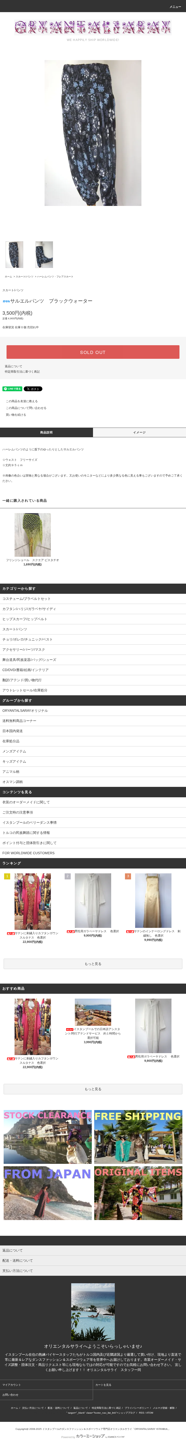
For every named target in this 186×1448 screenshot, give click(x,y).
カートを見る (103, 1384)
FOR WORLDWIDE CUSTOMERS (28, 853)
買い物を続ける (16, 414)
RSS (141, 1412)
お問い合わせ (10, 1394)
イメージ (139, 432)
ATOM (149, 1412)
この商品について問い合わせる (26, 408)
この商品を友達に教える (22, 401)
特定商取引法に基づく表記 (22, 371)
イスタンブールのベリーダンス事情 (29, 822)
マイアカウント (11, 1384)
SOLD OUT (93, 352)
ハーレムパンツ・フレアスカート (55, 276)
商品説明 (46, 432)
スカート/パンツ (24, 276)
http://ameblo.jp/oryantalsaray (49, 1412)
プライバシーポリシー (137, 1408)
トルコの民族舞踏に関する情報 (26, 833)
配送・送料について (59, 1408)
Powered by (68, 1437)
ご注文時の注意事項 (17, 812)
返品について (13, 366)
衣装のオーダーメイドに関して (26, 802)
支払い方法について (33, 1408)
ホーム (8, 276)
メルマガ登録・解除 (164, 1408)
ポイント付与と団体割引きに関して (29, 843)
